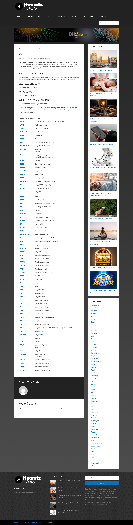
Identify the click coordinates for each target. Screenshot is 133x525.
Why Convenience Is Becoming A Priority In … (68, 489)
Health (93, 387)
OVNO (22, 227)
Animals (94, 313)
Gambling (94, 376)
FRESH (22, 167)
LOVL (22, 207)
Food (93, 370)
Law (92, 407)
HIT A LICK (24, 181)
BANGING (23, 132)
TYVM (22, 276)
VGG (22, 303)
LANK (22, 196)
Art (92, 316)
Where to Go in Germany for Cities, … (69, 480)
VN (21, 321)
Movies (93, 423)
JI (20, 192)
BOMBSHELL (24, 146)
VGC (21, 300)
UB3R (22, 279)
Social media (95, 446)
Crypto (93, 356)
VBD (21, 290)
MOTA (63, 408)
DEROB (23, 160)
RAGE (22, 238)
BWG (20, 408)
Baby (93, 319)
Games (93, 378)
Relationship (95, 438)
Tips (92, 457)
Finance (94, 367)
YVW (22, 367)
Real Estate (95, 435)
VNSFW (23, 335)
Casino (93, 339)
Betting (93, 325)
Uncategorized (96, 463)
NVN (22, 224)
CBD (92, 342)
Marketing (94, 418)
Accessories (95, 305)
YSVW (22, 363)
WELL (22, 351)
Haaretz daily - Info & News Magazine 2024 (27, 522)
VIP (21, 314)
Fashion (93, 364)
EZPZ (22, 164)
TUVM (22, 265)
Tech (83, 16)
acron (22, 58)
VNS (21, 331)
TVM (22, 269)
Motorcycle (95, 421)
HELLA (22, 174)
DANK (22, 155)
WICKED (23, 354)
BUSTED (23, 149)
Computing (95, 353)
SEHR (22, 245)
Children (94, 347)
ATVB (22, 125)
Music (93, 426)
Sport (93, 449)
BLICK (22, 139)
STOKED (23, 248)
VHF (21, 310)
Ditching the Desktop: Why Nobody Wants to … (69, 496)
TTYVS (22, 262)
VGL (21, 307)
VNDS (22, 324)
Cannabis (94, 333)
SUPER (22, 252)
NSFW (40, 335)
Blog (92, 328)
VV (21, 338)
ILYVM (22, 188)
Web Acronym (65, 110)
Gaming (93, 384)
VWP (22, 345)
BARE (22, 135)
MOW (22, 210)
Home (19, 16)
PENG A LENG (25, 234)
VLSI (22, 317)
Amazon (94, 311)
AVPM (22, 128)
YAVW (22, 360)
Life (38, 16)
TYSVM (22, 272)
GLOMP (23, 171)
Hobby (93, 390)
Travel (92, 16)
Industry (94, 398)
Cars (92, 336)
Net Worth (61, 16)
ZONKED (23, 370)
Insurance (94, 401)
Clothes (93, 350)
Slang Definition (45, 58)
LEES (22, 203)
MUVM (22, 217)
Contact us (104, 16)
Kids (92, 404)
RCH (21, 241)
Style (93, 452)
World (93, 466)
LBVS (22, 200)
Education (94, 359)
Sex (92, 440)
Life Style (49, 16)
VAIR (22, 286)
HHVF (22, 178)
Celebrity (94, 344)
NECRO (23, 220)
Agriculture (95, 308)
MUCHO (23, 214)
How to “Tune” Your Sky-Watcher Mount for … (68, 511)
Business (29, 16)
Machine (94, 415)
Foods (93, 373)
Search (117, 23)
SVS (21, 255)
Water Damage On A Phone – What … (69, 503)
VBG (21, 293)
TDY (41, 408)
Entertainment (96, 361)
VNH (21, 328)
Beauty (93, 322)
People (73, 16)
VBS (21, 297)
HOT (22, 185)
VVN (21, 341)
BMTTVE (23, 142)
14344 (22, 121)
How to (93, 395)
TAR (21, 258)
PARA (22, 231)
